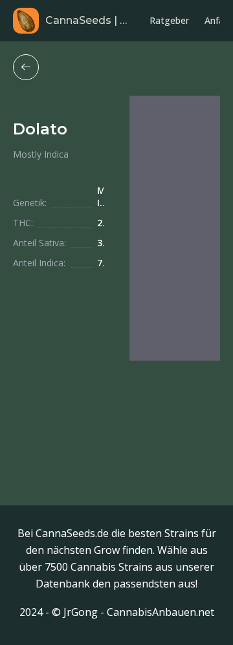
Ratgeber (169, 20)
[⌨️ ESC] (26, 67)
